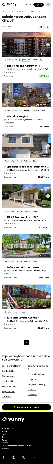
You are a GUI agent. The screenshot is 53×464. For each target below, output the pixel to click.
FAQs (4, 434)
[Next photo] (45, 44)
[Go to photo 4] (28, 55)
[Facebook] (4, 457)
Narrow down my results (28, 407)
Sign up (39, 4)
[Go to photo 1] (24, 55)
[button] (26, 56)
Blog (4, 437)
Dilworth (32, 389)
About (4, 431)
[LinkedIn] (33, 457)
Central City (8, 371)
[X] (23, 457)
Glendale (6, 396)
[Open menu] (48, 4)
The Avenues (8, 376)
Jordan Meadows (36, 374)
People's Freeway (36, 384)
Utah (4, 11)
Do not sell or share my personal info (17, 446)
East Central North (11, 365)
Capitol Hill (7, 381)
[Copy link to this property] (4, 65)
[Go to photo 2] (25, 55)
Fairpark (32, 379)
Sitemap (5, 448)
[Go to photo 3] (27, 55)
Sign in (28, 5)
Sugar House (8, 391)
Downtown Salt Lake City (38, 367)
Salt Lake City (18, 11)
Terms (4, 440)
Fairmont (32, 394)
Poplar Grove (9, 386)
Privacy (5, 443)
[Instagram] (13, 457)
